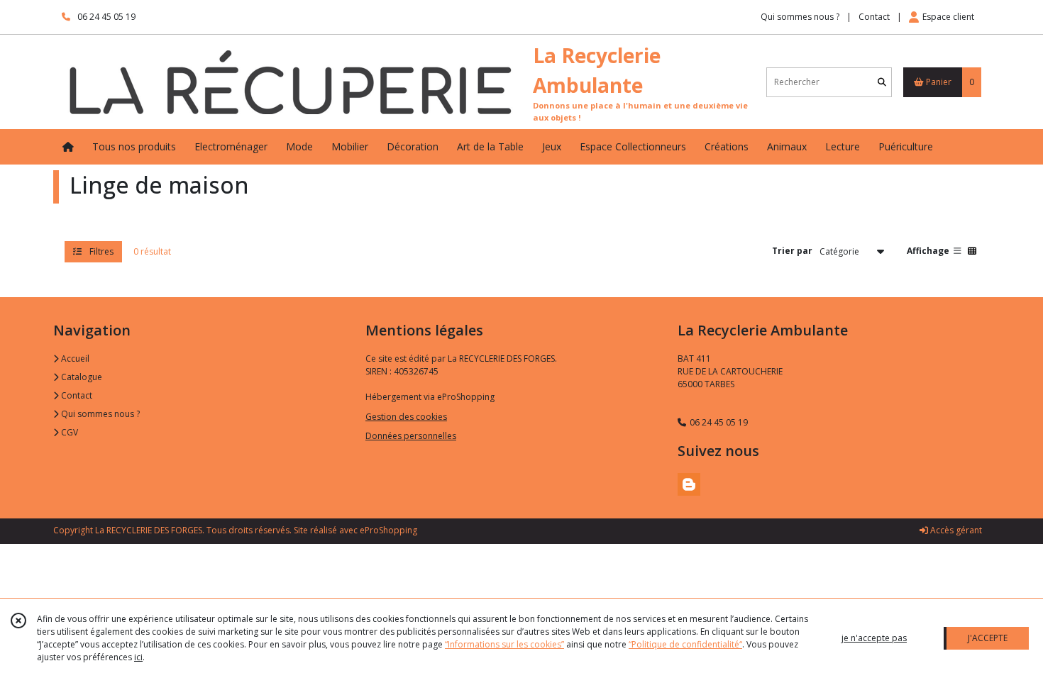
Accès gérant (955, 530)
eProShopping (388, 530)
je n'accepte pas (874, 638)
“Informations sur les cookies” (504, 644)
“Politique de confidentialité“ (685, 644)
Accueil (74, 358)
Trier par (792, 251)
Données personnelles (410, 436)
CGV (68, 432)
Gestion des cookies (406, 417)
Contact (874, 17)
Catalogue (80, 377)
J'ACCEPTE (988, 638)
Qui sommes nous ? (99, 414)
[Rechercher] (882, 82)
